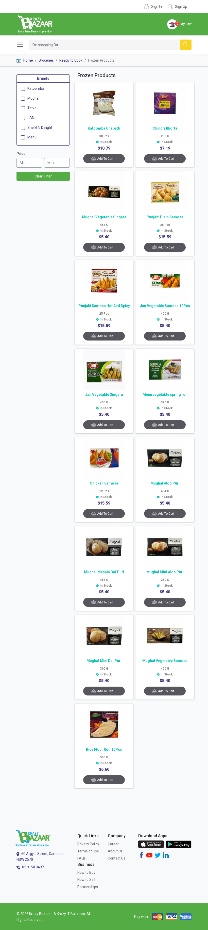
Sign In (156, 6)
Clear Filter (43, 176)
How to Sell (86, 880)
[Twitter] (157, 855)
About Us (115, 851)
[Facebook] (141, 855)
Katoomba (35, 88)
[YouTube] (149, 855)
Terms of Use (88, 851)
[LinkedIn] (166, 855)
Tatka (32, 108)
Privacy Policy (88, 844)
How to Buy (86, 872)
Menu (32, 137)
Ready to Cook (70, 60)
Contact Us (116, 858)
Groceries (46, 60)
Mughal (33, 98)
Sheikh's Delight (39, 128)
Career (113, 844)
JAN (30, 118)
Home (28, 60)
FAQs (81, 858)
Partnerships (87, 887)
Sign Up (181, 6)
